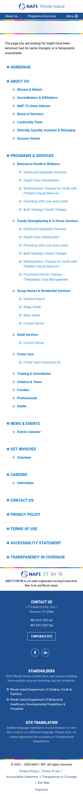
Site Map (43, 783)
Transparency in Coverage (37, 557)
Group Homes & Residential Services (43, 291)
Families (23, 390)
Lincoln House (34, 323)
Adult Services (27, 335)
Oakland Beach (34, 299)
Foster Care (25, 354)
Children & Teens (29, 382)
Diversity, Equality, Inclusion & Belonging (46, 130)
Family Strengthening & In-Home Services (47, 221)
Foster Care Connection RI (42, 362)
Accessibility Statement (35, 543)
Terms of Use (23, 529)
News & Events (25, 423)
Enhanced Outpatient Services (45, 172)
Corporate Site (41, 636)
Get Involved (23, 449)
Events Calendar (29, 432)
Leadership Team (30, 122)
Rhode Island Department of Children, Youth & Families (41, 692)
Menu (70, 16)
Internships (25, 483)
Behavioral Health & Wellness (38, 164)
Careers (18, 474)
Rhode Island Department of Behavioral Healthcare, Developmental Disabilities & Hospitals (37, 704)
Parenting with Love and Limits (46, 201)
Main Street (32, 315)
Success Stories (28, 138)
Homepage (20, 67)
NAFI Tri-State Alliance (33, 106)
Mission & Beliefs (29, 90)
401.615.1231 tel (42, 620)
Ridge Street (32, 307)
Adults (21, 406)
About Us (11, 16)
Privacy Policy (25, 514)
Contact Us (22, 500)
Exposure (41, 789)
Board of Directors (30, 114)
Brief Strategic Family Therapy (45, 210)
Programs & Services (42, 16)
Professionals (27, 398)
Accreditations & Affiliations (37, 98)
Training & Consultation (34, 374)
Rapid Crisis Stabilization (41, 180)
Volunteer (24, 457)
